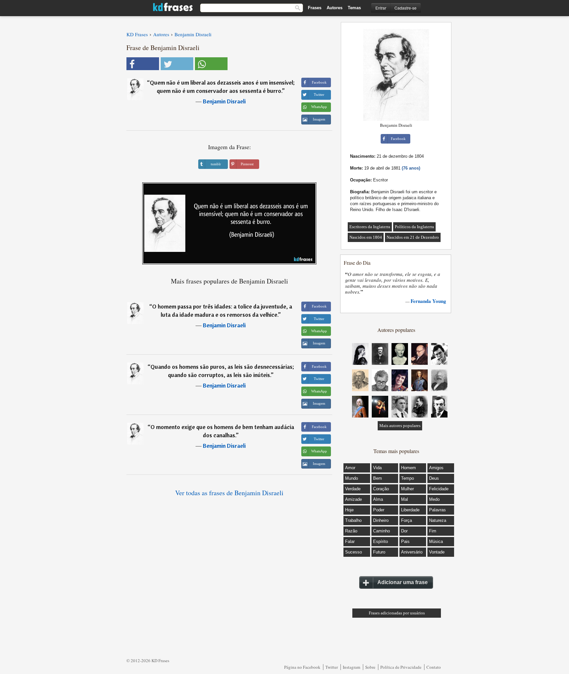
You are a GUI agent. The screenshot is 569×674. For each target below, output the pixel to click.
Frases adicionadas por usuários (397, 612)
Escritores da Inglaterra (369, 226)
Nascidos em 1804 (365, 237)
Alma (378, 499)
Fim (432, 530)
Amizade (353, 499)
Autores (334, 7)
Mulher (407, 488)
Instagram (351, 667)
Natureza (437, 520)
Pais (405, 541)
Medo (434, 499)
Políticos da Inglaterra (414, 226)
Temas (354, 7)
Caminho (381, 530)
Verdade (353, 488)
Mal (404, 499)
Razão (351, 530)
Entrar (380, 8)
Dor (404, 530)
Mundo (351, 478)
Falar (350, 541)
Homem (408, 467)
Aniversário (411, 552)
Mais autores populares (399, 425)
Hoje (349, 509)
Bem (377, 478)
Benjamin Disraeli (224, 101)
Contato (433, 667)
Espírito (380, 541)
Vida (377, 467)
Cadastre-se (405, 8)
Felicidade (438, 488)
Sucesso (353, 552)
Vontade (437, 552)
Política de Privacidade (400, 667)
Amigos (436, 467)
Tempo (407, 478)
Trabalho (353, 520)
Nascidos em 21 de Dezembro (413, 237)
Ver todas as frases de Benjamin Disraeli (229, 492)
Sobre (370, 667)
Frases (314, 7)
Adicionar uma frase (402, 582)
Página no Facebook (302, 667)
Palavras (437, 509)
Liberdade (410, 509)
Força (406, 520)
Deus (434, 478)
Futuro (379, 552)
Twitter (331, 667)
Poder (378, 509)
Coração (381, 488)
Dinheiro (381, 520)
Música (436, 541)
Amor (350, 467)
